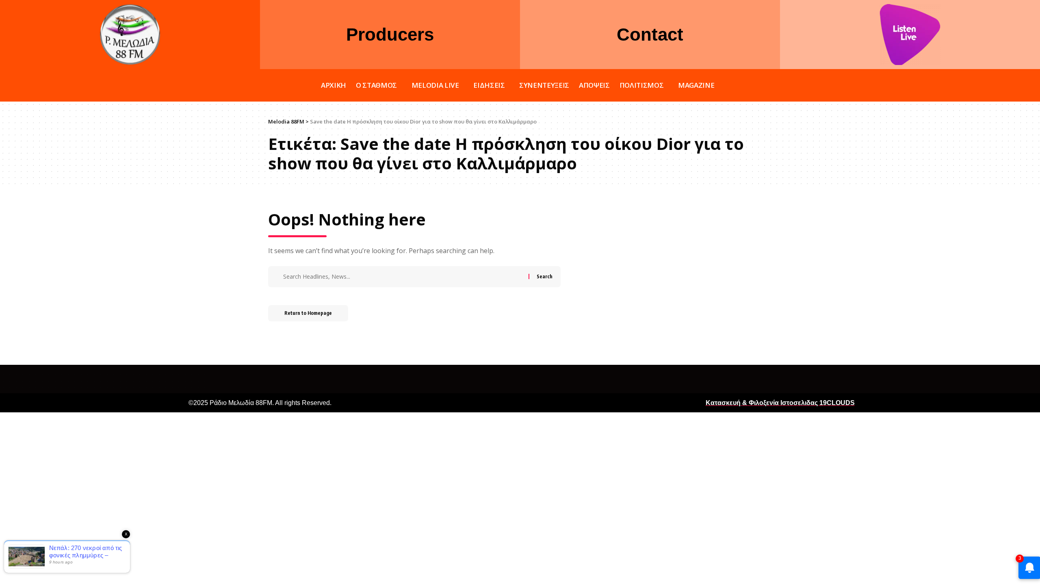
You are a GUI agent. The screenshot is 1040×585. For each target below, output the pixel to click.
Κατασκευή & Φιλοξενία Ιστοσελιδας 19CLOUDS (780, 402)
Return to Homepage (308, 313)
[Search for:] (405, 276)
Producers (390, 34)
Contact (650, 34)
